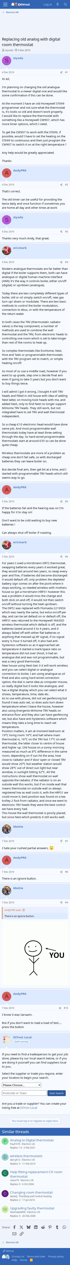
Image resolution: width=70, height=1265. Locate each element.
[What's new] (57, 4)
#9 (66, 902)
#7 (66, 841)
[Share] (61, 72)
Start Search (57, 1093)
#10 (66, 1008)
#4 (66, 262)
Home (23, 1260)
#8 (66, 872)
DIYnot (9, 1251)
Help (14, 1260)
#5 (66, 501)
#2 (66, 184)
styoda (9, 50)
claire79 (14, 1180)
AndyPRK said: (12, 910)
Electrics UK (28, 1144)
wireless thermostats (26, 1156)
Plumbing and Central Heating (35, 1196)
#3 (66, 231)
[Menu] (5, 4)
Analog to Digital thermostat (32, 1140)
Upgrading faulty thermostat (32, 1208)
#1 (66, 72)
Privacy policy (56, 1256)
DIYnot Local (28, 1108)
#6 (66, 556)
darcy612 (15, 1159)
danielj (13, 1196)
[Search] (65, 4)
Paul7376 (15, 1144)
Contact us (18, 1256)
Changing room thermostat (31, 1192)
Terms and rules (36, 1256)
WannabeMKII (17, 1212)
